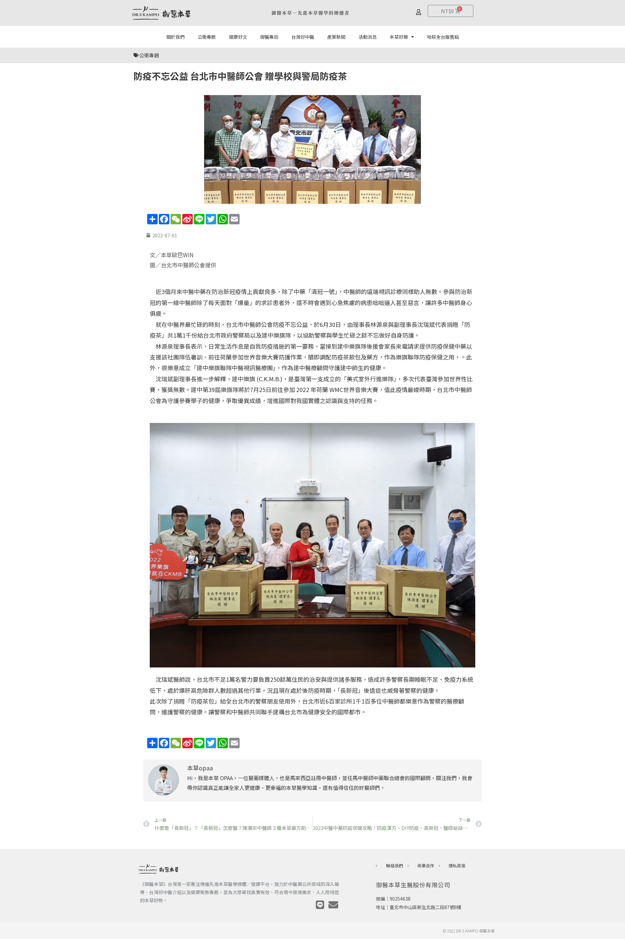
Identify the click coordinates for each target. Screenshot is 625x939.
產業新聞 (336, 37)
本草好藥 (399, 37)
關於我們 (175, 37)
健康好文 (238, 37)
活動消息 (367, 37)
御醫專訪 (269, 37)
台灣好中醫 (302, 37)
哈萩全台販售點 (443, 37)
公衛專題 (207, 37)
